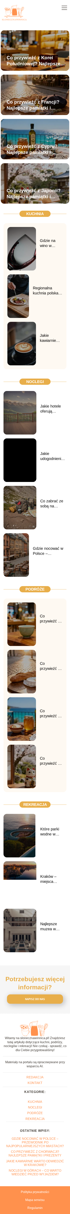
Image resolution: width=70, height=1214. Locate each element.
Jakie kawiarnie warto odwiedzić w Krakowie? (50, 338)
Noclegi (35, 382)
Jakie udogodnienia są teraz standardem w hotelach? (52, 456)
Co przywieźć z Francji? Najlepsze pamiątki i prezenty (33, 105)
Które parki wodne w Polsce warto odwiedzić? (51, 832)
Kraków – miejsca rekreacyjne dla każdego (53, 879)
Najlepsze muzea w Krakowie (48, 926)
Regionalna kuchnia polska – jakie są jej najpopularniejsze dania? (48, 291)
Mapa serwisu (35, 1200)
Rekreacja (35, 804)
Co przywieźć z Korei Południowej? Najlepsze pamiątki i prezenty (33, 61)
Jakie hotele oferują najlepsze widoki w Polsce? (50, 409)
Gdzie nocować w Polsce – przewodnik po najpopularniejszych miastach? (49, 551)
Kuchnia (35, 214)
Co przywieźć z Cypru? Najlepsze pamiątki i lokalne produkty (32, 149)
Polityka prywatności (35, 1192)
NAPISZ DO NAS (35, 999)
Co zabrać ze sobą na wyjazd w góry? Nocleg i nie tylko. (52, 504)
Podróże (35, 589)
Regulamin (35, 1208)
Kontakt (35, 1083)
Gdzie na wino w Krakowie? (49, 243)
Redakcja (35, 1077)
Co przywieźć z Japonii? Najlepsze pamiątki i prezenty (34, 194)
